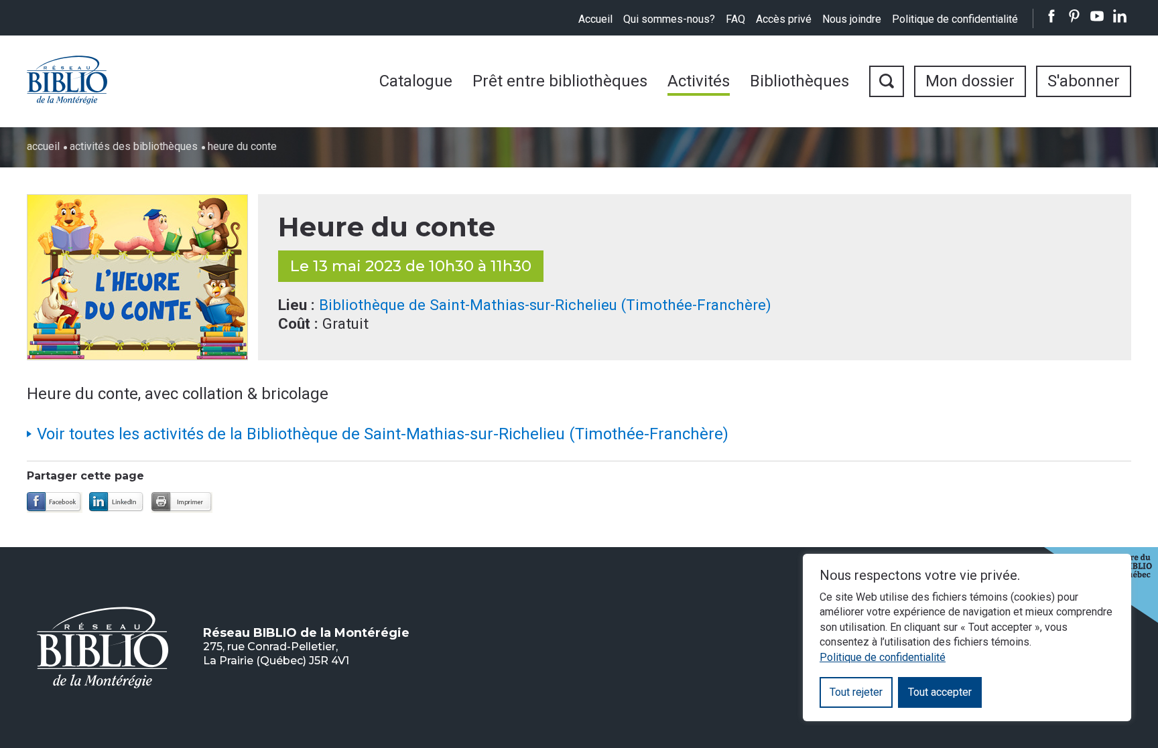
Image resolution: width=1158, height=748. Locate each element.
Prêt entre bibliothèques (559, 81)
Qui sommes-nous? (669, 19)
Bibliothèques (799, 81)
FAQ (735, 19)
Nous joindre (851, 19)
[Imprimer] (181, 502)
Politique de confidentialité (955, 19)
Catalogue (415, 81)
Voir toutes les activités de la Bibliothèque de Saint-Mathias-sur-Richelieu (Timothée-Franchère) (382, 434)
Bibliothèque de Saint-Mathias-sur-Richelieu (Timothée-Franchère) (545, 304)
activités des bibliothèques (134, 146)
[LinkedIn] (117, 502)
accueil (43, 146)
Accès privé (784, 19)
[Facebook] (54, 502)
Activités (698, 81)
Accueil (595, 19)
